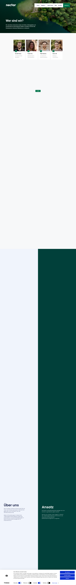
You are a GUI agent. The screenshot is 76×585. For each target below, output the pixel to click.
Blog (56, 5)
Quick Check (50, 5)
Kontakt (60, 5)
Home (38, 5)
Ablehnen (67, 578)
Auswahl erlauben (67, 575)
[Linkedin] (16, 51)
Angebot (43, 5)
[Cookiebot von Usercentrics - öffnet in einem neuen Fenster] (6, 583)
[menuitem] (43, 5)
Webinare (66, 5)
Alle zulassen (67, 572)
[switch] (29, 583)
